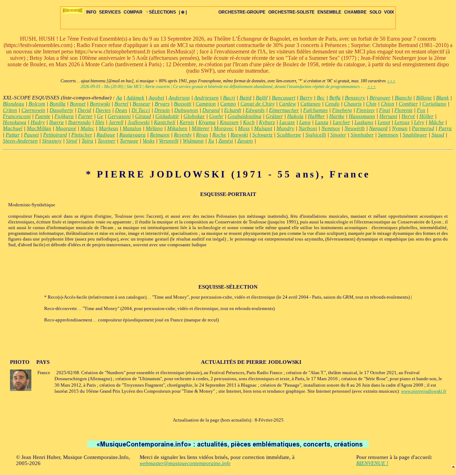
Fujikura (64, 116)
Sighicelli (315, 135)
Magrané (66, 128)
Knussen (229, 122)
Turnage (129, 141)
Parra (445, 128)
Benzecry (355, 97)
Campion (206, 104)
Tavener (106, 141)
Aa (119, 97)
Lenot (384, 122)
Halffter (316, 116)
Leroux (402, 122)
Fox (421, 110)
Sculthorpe (289, 135)
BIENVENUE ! (372, 463)
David (84, 110)
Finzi (384, 110)
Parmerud (423, 128)
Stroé (71, 141)
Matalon (132, 128)
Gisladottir (167, 116)
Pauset (31, 135)
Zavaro (245, 141)
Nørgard (378, 128)
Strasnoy (52, 141)
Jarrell (116, 122)
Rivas (202, 135)
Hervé (408, 116)
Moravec (224, 128)
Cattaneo (310, 104)
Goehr (216, 116)
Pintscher (81, 135)
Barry (306, 97)
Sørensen (388, 135)
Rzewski (239, 135)
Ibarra (56, 122)
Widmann (193, 141)
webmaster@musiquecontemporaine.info (185, 463)
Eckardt (232, 110)
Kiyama (207, 122)
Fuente (42, 116)
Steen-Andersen (20, 141)
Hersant (388, 116)
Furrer (85, 116)
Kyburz (267, 122)
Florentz (403, 110)
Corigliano (434, 104)
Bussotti (182, 104)
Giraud (143, 116)
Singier (338, 135)
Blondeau (13, 104)
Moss (244, 128)
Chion (387, 104)
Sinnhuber (362, 135)
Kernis (187, 122)
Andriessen (206, 97)
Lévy (419, 122)
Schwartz (262, 135)
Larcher (341, 122)
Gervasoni (119, 116)
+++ (391, 80)
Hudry (38, 122)
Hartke (336, 116)
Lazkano (363, 122)
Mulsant (263, 128)
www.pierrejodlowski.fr (423, 391)
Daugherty (61, 110)
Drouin (162, 110)
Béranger (379, 97)
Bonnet (78, 104)
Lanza (321, 122)
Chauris (353, 104)
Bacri (229, 97)
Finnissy (365, 110)
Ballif (262, 97)
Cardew (287, 104)
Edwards (255, 110)
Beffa (335, 97)
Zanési (225, 141)
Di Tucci (140, 110)
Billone (424, 97)
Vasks (148, 141)
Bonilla (58, 104)
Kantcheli (164, 122)
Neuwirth (354, 128)
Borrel (121, 104)
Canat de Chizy (257, 104)
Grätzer (274, 116)
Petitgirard (55, 135)
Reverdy (183, 135)
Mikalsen (177, 128)
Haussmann (362, 116)
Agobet (156, 97)
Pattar (13, 135)
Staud (437, 135)
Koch (249, 122)
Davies (103, 110)
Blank (442, 97)
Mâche (436, 122)
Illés (99, 122)
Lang (305, 122)
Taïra (87, 141)
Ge (100, 116)
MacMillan (39, 128)
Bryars (162, 104)
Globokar (194, 116)
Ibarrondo (79, 122)
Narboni (308, 128)
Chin (371, 104)
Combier (408, 104)
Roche (219, 135)
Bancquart (283, 97)
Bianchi (403, 97)
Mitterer (200, 128)
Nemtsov (330, 128)
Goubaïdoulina (244, 116)
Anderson (179, 97)
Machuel (12, 128)
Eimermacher (284, 110)
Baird (245, 97)
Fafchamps (315, 110)
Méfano (154, 128)
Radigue (106, 135)
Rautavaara (132, 135)
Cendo (332, 104)
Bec (321, 97)
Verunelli (168, 141)
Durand (211, 110)
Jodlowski (139, 122)
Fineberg (342, 110)
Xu (211, 141)
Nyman (400, 128)
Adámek (135, 97)
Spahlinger (415, 135)
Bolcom (36, 104)
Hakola (295, 116)
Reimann (160, 135)
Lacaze (287, 122)
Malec (87, 128)
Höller (426, 116)
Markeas (108, 128)
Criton (10, 110)
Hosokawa (14, 122)
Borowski (100, 104)
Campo (228, 104)
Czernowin (33, 110)
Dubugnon (186, 110)
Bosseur (141, 104)
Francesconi (17, 116)
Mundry (285, 128)
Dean (121, 110)
